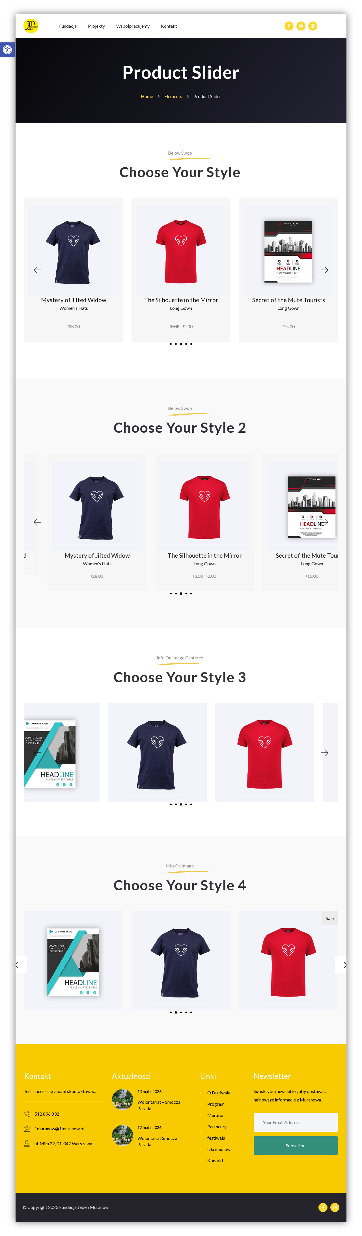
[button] (7, 49)
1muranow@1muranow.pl (59, 1128)
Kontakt (215, 1160)
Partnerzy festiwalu (217, 1132)
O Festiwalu (218, 1092)
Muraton (216, 1115)
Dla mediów (218, 1149)
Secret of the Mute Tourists (288, 299)
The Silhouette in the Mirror (181, 299)
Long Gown (181, 308)
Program (216, 1104)
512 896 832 (47, 1113)
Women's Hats (73, 308)
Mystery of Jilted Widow (73, 299)
